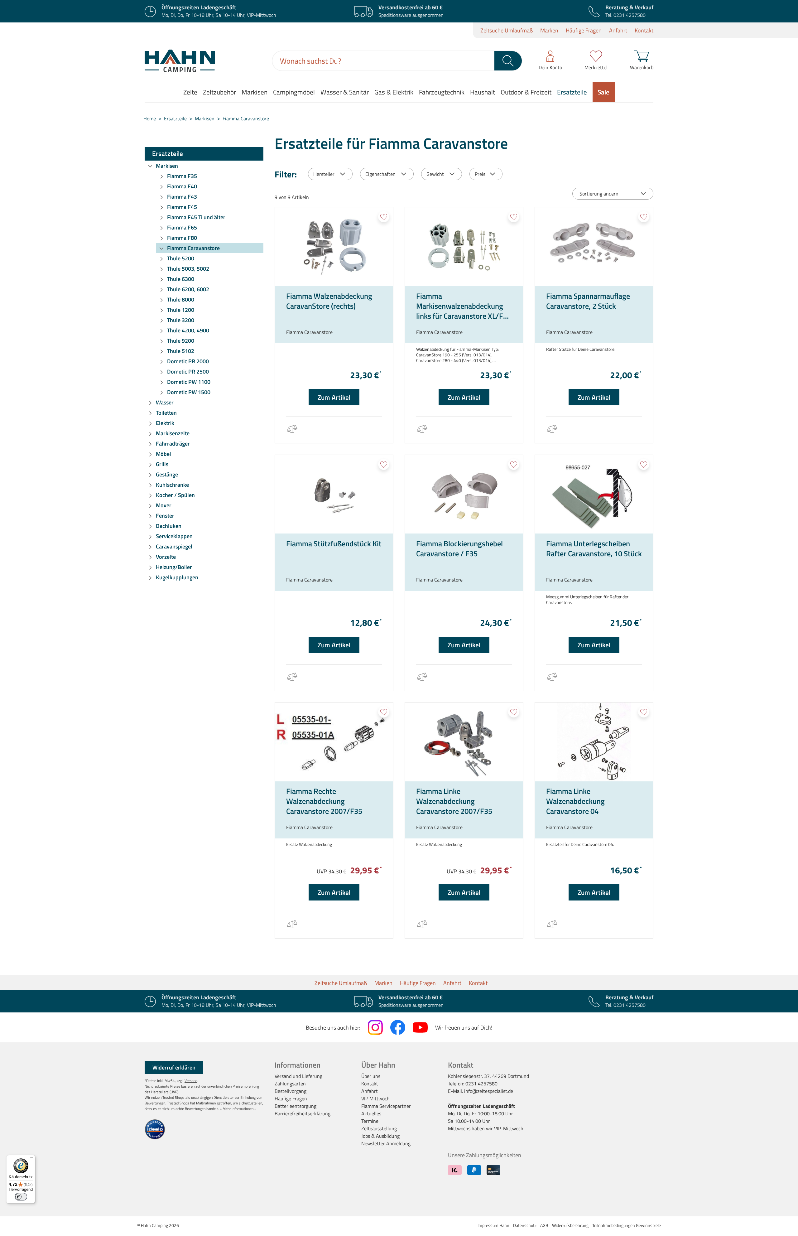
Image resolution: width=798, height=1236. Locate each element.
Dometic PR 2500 (188, 371)
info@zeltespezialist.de (488, 1091)
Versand (191, 1081)
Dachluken (168, 526)
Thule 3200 (180, 320)
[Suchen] (508, 61)
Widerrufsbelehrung (570, 1225)
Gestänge (167, 474)
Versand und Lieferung (298, 1076)
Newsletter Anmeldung (386, 1143)
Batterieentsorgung (295, 1106)
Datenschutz (524, 1225)
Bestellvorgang (290, 1091)
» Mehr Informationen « (238, 1109)
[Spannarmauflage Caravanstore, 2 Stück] (594, 246)
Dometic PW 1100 (188, 382)
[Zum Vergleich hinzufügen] (291, 430)
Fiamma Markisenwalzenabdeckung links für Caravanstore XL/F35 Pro (463, 306)
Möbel (163, 454)
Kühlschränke (172, 484)
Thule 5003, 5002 (188, 268)
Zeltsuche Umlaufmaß (506, 30)
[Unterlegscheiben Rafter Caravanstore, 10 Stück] (594, 494)
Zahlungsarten (290, 1083)
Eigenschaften (380, 174)
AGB (544, 1225)
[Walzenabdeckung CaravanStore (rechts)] (334, 246)
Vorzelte (166, 557)
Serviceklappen (174, 536)
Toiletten (166, 412)
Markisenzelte (173, 433)
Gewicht (435, 174)
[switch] (21, 1196)
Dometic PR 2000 (188, 361)
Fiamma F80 (182, 238)
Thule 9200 (180, 340)
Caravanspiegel (174, 546)
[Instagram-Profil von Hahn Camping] (375, 1027)
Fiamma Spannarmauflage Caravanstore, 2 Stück (588, 301)
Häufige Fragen (584, 30)
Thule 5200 (180, 258)
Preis (480, 174)
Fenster (165, 515)
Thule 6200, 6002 (188, 289)
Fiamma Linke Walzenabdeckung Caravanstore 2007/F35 (454, 801)
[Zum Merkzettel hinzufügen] (383, 216)
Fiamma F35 (182, 176)
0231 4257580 (629, 15)
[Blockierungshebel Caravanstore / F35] (464, 494)
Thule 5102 (180, 351)
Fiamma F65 (182, 227)
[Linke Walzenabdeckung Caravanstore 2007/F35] (464, 741)
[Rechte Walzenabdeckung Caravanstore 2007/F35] (334, 741)
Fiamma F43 (182, 196)
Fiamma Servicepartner (386, 1106)
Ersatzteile (167, 153)
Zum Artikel (334, 397)
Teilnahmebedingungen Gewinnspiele (626, 1225)
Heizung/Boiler (174, 567)
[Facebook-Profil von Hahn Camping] (397, 1027)
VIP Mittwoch (375, 1098)
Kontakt (644, 30)
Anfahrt (618, 30)
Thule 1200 (180, 310)
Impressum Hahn (493, 1225)
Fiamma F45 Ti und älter (196, 217)
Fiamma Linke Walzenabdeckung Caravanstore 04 (575, 801)
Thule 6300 (180, 279)
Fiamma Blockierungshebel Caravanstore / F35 (459, 548)
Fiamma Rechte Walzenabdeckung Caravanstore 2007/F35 (324, 801)
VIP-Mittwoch (508, 1128)
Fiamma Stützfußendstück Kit (334, 543)
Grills (162, 464)
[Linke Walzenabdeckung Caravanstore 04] (594, 741)
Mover (163, 505)
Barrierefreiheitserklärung (302, 1113)
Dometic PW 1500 (188, 392)
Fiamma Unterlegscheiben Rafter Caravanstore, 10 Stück (594, 548)
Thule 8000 (180, 299)
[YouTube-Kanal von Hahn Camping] (420, 1027)
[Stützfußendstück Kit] (334, 494)
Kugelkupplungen (177, 577)
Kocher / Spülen (175, 495)
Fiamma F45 (182, 207)
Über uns (370, 1076)
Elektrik (165, 423)
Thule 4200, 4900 (188, 330)
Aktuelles (371, 1113)
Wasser (165, 402)
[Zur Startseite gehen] (180, 61)
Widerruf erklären (173, 1067)
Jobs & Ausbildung (380, 1136)
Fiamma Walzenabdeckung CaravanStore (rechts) (329, 301)
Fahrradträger (173, 443)
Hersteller (323, 174)
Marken (549, 30)
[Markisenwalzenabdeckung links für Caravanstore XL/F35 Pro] (464, 246)
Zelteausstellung (379, 1128)
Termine (369, 1121)
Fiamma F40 (182, 186)
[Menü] (31, 1158)
